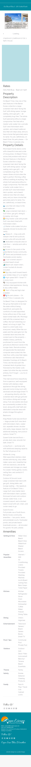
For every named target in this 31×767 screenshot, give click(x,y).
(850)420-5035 (10, 727)
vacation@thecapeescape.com (11, 726)
